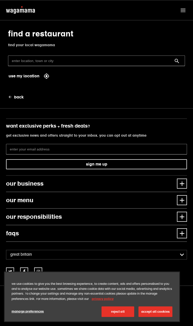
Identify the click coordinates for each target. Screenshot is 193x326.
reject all (118, 311)
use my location (24, 76)
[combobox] (96, 254)
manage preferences (28, 311)
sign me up (96, 164)
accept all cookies (155, 311)
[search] (177, 61)
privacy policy (103, 299)
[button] (183, 10)
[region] (92, 296)
